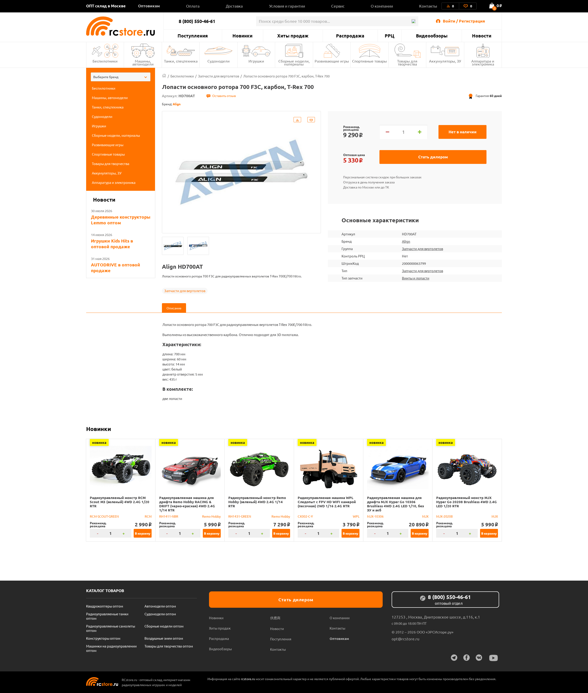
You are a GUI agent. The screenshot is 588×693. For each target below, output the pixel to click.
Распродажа (350, 36)
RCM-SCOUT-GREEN (104, 516)
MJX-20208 (444, 516)
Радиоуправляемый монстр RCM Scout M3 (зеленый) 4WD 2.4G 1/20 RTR (119, 502)
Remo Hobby (211, 516)
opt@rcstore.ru (405, 638)
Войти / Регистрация (464, 20)
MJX (425, 516)
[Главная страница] (164, 76)
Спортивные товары (369, 61)
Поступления (193, 36)
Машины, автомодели (143, 62)
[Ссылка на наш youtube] (493, 658)
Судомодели (218, 61)
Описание (174, 308)
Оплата (193, 5)
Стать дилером (433, 156)
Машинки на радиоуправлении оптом (111, 648)
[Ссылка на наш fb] (466, 657)
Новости (481, 36)
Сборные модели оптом (164, 626)
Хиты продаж (292, 36)
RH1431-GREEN (239, 516)
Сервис (338, 5)
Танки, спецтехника (181, 61)
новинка (99, 442)
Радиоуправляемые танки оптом (107, 616)
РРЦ (389, 36)
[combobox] (120, 76)
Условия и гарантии (287, 5)
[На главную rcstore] (125, 26)
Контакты (428, 5)
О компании (382, 5)
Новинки (242, 36)
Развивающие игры (332, 61)
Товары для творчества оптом (168, 646)
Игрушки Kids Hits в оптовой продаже (112, 243)
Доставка (234, 5)
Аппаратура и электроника (482, 62)
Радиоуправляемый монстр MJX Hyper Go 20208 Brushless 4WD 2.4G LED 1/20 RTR (466, 502)
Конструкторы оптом (103, 638)
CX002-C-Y (305, 516)
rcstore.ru (248, 679)
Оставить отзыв (224, 96)
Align (406, 241)
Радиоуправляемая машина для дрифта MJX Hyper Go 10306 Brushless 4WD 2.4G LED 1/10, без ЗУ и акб (395, 504)
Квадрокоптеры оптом (104, 606)
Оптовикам (149, 5)
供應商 (275, 618)
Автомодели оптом (160, 606)
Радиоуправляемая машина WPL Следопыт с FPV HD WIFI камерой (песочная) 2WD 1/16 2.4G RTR (327, 502)
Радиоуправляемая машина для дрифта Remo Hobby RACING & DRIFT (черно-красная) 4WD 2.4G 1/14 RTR (187, 504)
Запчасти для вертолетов (184, 290)
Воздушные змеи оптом (163, 638)
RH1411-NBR (168, 516)
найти (413, 21)
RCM (148, 516)
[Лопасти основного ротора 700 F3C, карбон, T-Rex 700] (173, 246)
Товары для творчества (407, 62)
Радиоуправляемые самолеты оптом (110, 628)
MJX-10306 (375, 516)
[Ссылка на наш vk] (479, 657)
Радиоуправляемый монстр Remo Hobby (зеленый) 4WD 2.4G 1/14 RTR (257, 502)
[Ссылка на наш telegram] (454, 657)
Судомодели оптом (160, 614)
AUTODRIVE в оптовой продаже (115, 267)
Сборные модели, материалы (294, 62)
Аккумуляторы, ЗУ (445, 61)
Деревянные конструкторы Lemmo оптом (120, 219)
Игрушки (256, 61)
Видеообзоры (431, 36)
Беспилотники (105, 61)
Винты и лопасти (415, 278)
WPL (356, 516)
